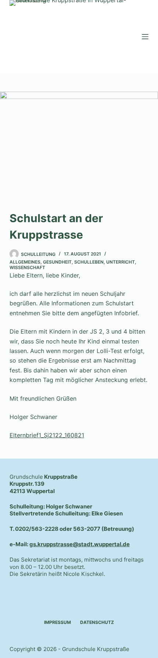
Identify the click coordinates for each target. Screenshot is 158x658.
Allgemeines (25, 262)
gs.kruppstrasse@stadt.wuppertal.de (79, 544)
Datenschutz (97, 622)
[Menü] (145, 36)
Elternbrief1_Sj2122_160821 (47, 435)
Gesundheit (57, 262)
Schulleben (89, 262)
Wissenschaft (27, 267)
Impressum (57, 622)
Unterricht (120, 262)
